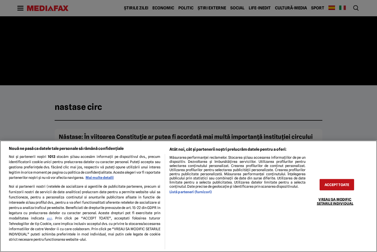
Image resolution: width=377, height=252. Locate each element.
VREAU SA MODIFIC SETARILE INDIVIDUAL (335, 201)
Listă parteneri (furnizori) (190, 192)
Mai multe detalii (100, 178)
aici (49, 218)
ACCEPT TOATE (337, 185)
